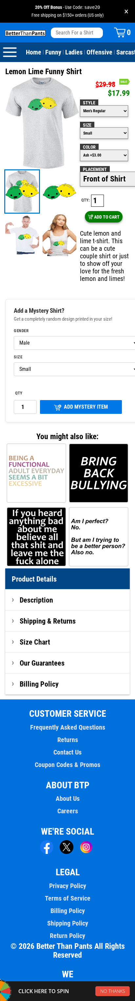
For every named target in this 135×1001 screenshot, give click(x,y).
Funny (53, 52)
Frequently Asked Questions (67, 727)
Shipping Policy (67, 923)
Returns (67, 740)
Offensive (99, 52)
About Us (68, 798)
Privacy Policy (67, 886)
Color (89, 147)
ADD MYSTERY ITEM (86, 407)
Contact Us (67, 752)
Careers (67, 811)
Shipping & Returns (48, 621)
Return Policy (67, 936)
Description (36, 600)
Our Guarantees (42, 663)
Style (89, 102)
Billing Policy (39, 684)
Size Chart (35, 642)
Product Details (34, 579)
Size (87, 125)
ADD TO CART (107, 217)
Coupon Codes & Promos (67, 765)
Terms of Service (67, 898)
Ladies (74, 52)
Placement (95, 169)
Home (33, 52)
